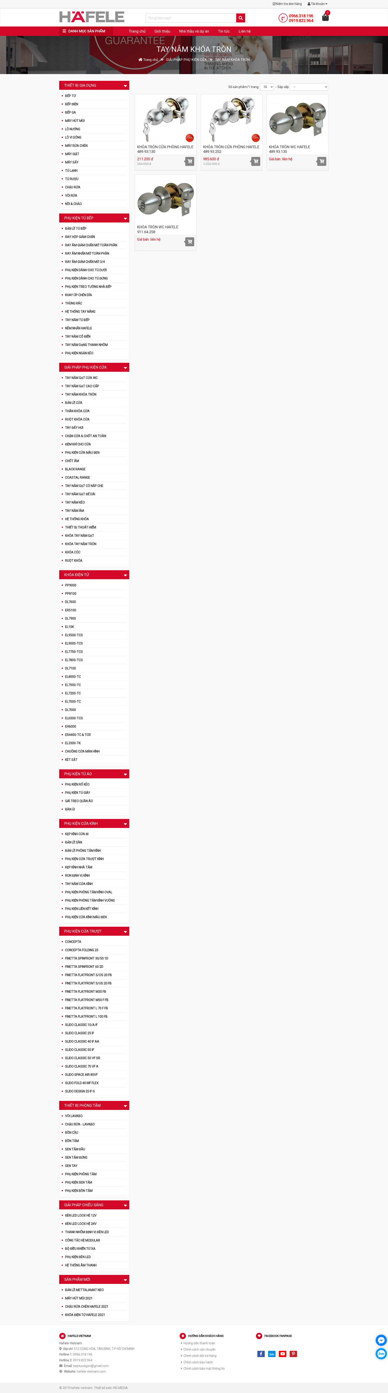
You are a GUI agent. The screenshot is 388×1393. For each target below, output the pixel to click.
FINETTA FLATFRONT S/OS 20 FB (88, 975)
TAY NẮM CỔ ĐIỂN (77, 336)
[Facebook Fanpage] (261, 1354)
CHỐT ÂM (72, 461)
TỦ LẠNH (71, 170)
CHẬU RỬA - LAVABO (80, 1124)
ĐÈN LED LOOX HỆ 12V (81, 1215)
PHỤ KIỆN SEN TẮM (78, 1182)
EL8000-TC (73, 676)
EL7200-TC (73, 693)
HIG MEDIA (120, 1388)
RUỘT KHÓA (73, 560)
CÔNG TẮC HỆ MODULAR (82, 1240)
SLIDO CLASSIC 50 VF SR (82, 1058)
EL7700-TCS (74, 652)
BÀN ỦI (70, 809)
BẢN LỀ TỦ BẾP (75, 228)
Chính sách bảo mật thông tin (204, 1368)
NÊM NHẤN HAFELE (78, 328)
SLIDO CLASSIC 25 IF (79, 1033)
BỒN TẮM (72, 1141)
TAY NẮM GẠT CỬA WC (81, 378)
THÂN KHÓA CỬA (77, 411)
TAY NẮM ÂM (74, 511)
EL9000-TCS (74, 643)
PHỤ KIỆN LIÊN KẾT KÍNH (81, 909)
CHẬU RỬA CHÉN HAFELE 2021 (86, 1306)
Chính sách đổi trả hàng (199, 1356)
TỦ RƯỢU (71, 179)
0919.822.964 (301, 20)
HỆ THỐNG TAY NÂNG (80, 311)
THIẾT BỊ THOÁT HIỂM (80, 527)
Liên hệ (245, 31)
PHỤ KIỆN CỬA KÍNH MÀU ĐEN (86, 917)
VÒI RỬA (71, 195)
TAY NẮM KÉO (75, 502)
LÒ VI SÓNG (73, 137)
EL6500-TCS (74, 718)
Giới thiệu (162, 31)
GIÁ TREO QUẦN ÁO (79, 801)
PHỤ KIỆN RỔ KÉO (77, 784)
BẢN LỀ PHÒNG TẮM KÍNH (83, 850)
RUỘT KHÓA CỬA (77, 419)
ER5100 (70, 610)
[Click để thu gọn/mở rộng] (125, 85)
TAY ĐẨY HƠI (74, 427)
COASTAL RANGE (77, 477)
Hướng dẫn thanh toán (199, 1343)
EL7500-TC (73, 685)
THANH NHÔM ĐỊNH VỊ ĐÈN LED (87, 1232)
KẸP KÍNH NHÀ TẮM (78, 867)
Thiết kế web (103, 1388)
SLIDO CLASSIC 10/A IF (81, 1025)
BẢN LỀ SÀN (73, 842)
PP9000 (70, 585)
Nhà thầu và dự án (194, 31)
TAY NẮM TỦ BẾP (77, 320)
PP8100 (70, 593)
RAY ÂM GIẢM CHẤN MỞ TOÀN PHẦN (91, 245)
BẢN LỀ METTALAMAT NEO (84, 1290)
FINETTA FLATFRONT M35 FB (85, 991)
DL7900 (70, 618)
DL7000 (70, 710)
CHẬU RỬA (72, 187)
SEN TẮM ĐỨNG (76, 1157)
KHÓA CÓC (72, 552)
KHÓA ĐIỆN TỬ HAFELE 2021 (85, 1315)
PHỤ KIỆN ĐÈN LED (78, 1257)
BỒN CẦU (71, 1132)
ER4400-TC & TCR (78, 735)
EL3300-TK (73, 743)
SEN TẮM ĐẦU (75, 1149)
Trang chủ (137, 31)
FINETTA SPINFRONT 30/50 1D (86, 958)
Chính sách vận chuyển (199, 1349)
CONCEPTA (73, 942)
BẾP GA (70, 112)
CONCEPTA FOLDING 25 (81, 950)
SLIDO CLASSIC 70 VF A (81, 1066)
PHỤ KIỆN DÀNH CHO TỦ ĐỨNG (86, 278)
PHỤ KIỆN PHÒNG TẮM (81, 1174)
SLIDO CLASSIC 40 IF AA (82, 1041)
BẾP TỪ (70, 96)
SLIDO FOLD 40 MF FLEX (82, 1083)
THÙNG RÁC (73, 303)
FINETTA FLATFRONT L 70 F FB (86, 1008)
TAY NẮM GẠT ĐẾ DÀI (80, 494)
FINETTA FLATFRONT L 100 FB (86, 1016)
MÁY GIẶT (72, 154)
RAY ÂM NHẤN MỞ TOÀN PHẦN (87, 253)
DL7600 (70, 602)
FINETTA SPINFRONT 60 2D (84, 966)
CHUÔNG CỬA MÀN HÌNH (82, 751)
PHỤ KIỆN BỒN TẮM (79, 1191)
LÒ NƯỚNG (72, 129)
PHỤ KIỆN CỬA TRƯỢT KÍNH (84, 859)
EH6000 (70, 726)
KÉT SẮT (71, 759)
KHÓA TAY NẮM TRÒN (80, 544)
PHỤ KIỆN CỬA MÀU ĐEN (82, 452)
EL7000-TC (73, 701)
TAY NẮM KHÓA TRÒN (80, 394)
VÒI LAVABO (74, 1116)
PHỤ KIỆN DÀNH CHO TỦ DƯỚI (86, 270)
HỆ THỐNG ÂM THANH (81, 1265)
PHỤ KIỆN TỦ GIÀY (77, 792)
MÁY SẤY (72, 162)
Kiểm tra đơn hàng (289, 4)
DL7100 (70, 668)
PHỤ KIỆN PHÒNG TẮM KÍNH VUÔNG (90, 900)
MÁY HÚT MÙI (75, 121)
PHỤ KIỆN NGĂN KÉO (79, 353)
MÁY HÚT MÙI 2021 (79, 1298)
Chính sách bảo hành (198, 1362)
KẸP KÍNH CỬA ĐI (76, 834)
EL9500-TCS (74, 635)
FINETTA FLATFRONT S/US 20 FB (88, 983)
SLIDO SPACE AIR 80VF (81, 1074)
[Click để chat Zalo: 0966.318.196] (381, 1353)
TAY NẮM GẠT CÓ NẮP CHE (84, 486)
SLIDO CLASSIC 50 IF (79, 1050)
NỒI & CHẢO (73, 204)
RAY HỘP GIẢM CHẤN (80, 237)
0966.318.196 (301, 15)
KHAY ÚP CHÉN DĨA (78, 295)
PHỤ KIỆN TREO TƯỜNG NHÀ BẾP (88, 286)
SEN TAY (71, 1166)
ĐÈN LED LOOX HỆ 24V (81, 1224)
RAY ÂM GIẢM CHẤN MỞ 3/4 (85, 262)
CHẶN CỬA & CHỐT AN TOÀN (85, 436)
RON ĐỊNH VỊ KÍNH (77, 875)
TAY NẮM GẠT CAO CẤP (82, 386)
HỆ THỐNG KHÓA (77, 519)
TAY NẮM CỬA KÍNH (79, 884)
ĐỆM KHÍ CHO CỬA (78, 444)
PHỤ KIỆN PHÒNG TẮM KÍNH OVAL (88, 892)
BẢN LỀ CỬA (73, 403)
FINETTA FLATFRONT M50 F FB (86, 1000)
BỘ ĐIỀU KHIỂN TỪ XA (80, 1248)
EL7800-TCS (74, 660)
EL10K (69, 627)
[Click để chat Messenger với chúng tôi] (381, 1340)
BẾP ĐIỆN (71, 104)
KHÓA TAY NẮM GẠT (79, 535)
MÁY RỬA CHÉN (76, 145)
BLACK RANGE (75, 469)
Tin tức (224, 31)
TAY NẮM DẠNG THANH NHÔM (86, 345)
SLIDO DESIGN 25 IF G (80, 1091)
